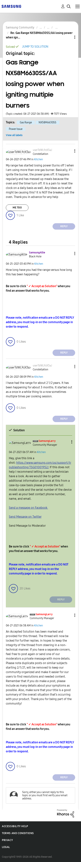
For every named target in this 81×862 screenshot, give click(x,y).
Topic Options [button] (68, 37)
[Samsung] (11, 6)
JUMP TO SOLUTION (35, 46)
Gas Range (26, 122)
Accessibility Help (15, 826)
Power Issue (15, 129)
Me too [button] (17, 207)
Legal (6, 847)
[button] (68, 151)
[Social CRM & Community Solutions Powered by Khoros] (65, 813)
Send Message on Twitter (25, 516)
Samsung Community (20, 27)
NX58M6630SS (47, 122)
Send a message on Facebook (28, 507)
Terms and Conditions (18, 833)
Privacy (7, 840)
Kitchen (38, 159)
